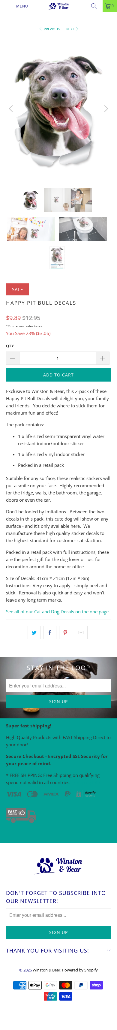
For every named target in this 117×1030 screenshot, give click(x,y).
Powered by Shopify (80, 970)
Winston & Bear (46, 970)
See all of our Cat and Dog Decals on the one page (57, 612)
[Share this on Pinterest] (65, 632)
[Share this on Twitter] (34, 632)
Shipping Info (86, 782)
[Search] (96, 6)
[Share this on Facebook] (49, 632)
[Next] (105, 109)
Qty (10, 346)
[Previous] (12, 109)
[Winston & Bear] (58, 6)
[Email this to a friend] (81, 632)
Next (70, 29)
